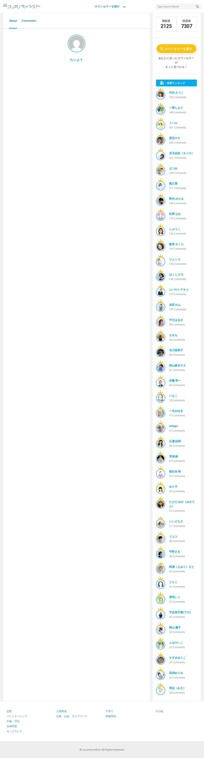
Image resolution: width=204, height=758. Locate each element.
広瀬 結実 (175, 441)
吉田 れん (175, 304)
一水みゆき (176, 410)
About (13, 20)
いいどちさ (176, 521)
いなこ (173, 395)
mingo (173, 426)
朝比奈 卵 (175, 471)
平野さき (174, 551)
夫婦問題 (12, 726)
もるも (173, 335)
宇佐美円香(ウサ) (180, 612)
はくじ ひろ (176, 274)
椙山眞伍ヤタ (177, 365)
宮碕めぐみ (176, 672)
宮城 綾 (173, 456)
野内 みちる (176, 198)
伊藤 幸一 (175, 380)
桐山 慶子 (175, 627)
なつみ (173, 168)
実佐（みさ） (177, 688)
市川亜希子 (176, 350)
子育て (109, 711)
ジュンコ (174, 259)
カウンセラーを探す (107, 6)
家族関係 (111, 716)
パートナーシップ (17, 716)
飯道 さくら (176, 244)
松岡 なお (175, 213)
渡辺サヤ (174, 138)
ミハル (173, 122)
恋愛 (9, 711)
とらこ (173, 582)
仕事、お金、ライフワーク (71, 716)
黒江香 (173, 183)
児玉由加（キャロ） (181, 153)
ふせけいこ (176, 642)
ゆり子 (173, 486)
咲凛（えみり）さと (181, 566)
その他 (159, 711)
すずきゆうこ (177, 657)
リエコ (173, 536)
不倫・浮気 (13, 721)
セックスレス (14, 731)
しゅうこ (174, 229)
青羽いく (174, 597)
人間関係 (61, 711)
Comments (29, 20)
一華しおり (176, 107)
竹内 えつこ (176, 92)
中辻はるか (176, 319)
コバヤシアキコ (179, 289)
